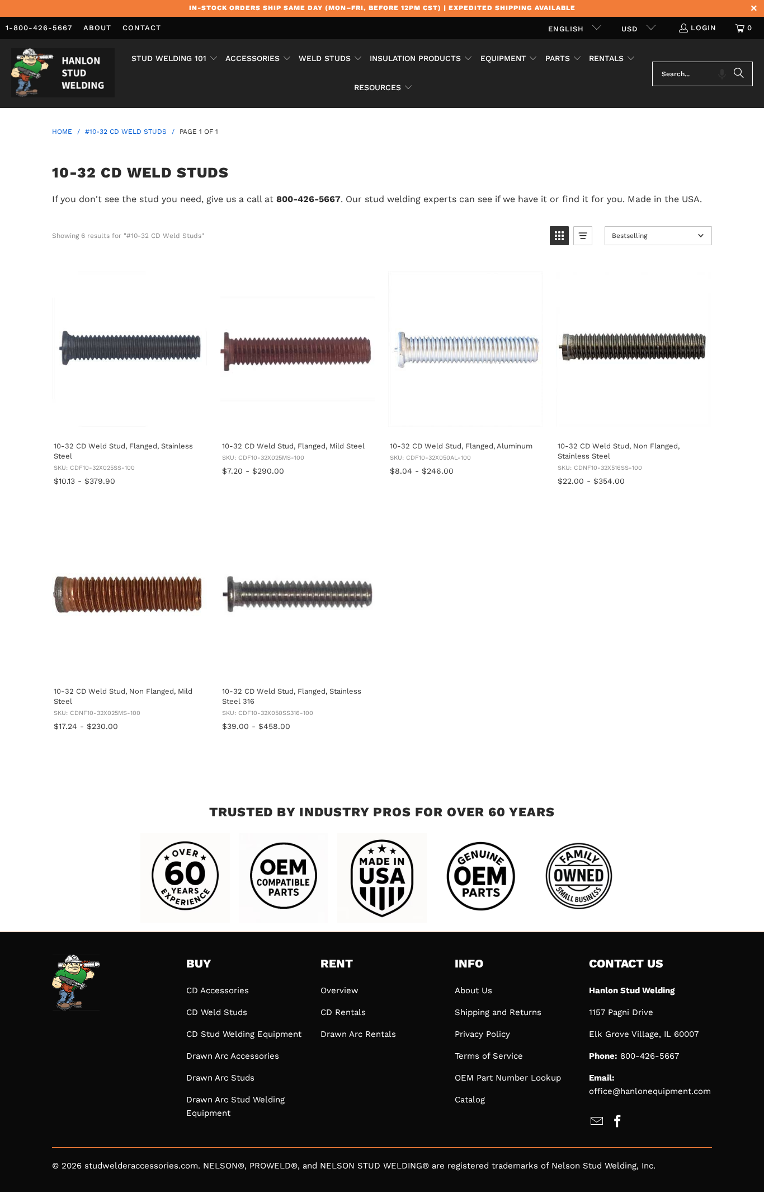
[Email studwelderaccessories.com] (597, 1122)
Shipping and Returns (498, 1012)
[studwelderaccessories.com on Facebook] (618, 1122)
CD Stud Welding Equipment (243, 1034)
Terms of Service (489, 1056)
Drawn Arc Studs (220, 1078)
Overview (339, 990)
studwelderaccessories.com (141, 1166)
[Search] (739, 74)
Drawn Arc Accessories (232, 1056)
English (567, 29)
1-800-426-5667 (39, 28)
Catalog (470, 1100)
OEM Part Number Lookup (508, 1078)
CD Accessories (217, 990)
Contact (141, 28)
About (97, 28)
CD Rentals (343, 1012)
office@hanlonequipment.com (650, 1091)
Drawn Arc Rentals (358, 1034)
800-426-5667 (649, 1056)
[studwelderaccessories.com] (63, 73)
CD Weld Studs (216, 1012)
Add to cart (128, 420)
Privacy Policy (482, 1034)
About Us (473, 990)
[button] (174, 59)
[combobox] (702, 74)
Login (703, 28)
